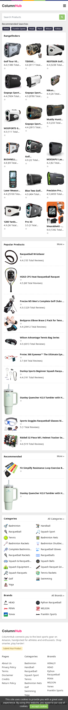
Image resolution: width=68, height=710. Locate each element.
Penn (40, 28)
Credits (5, 679)
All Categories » (56, 518)
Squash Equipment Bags (20, 566)
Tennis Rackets (48, 572)
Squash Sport (47, 531)
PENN (11, 608)
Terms (5, 671)
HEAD (11, 602)
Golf (10, 578)
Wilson (49, 28)
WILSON (44, 608)
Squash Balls (47, 560)
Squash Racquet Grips (52, 566)
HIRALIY (51, 663)
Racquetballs (47, 555)
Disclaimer (7, 675)
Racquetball (14, 531)
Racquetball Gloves (50, 549)
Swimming (46, 578)
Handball (45, 525)
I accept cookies (39, 706)
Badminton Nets (49, 537)
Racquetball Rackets (19, 555)
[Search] (62, 17)
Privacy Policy (9, 667)
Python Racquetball (50, 602)
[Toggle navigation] (64, 5)
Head (31, 28)
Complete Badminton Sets (20, 549)
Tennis (12, 537)
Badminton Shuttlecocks (52, 543)
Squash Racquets (17, 572)
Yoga (11, 584)
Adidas (58, 28)
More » (60, 244)
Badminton (14, 525)
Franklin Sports (19, 28)
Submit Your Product (12, 648)
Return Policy (9, 683)
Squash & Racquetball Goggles (20, 560)
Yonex (6, 28)
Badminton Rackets (18, 543)
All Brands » (58, 595)
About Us (7, 663)
